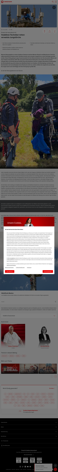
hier (25, 236)
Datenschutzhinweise (9, 267)
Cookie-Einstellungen (20, 267)
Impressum (29, 267)
